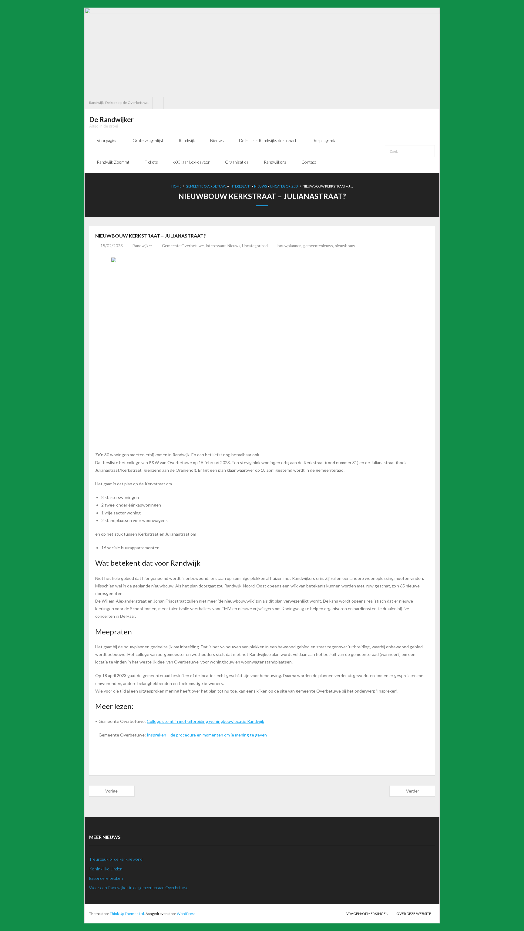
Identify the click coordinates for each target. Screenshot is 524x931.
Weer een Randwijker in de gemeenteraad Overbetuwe (138, 887)
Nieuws (260, 186)
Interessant (240, 186)
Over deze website (413, 913)
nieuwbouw (345, 245)
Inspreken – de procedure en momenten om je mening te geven (207, 734)
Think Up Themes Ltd (127, 913)
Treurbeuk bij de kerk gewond (116, 859)
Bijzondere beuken (106, 878)
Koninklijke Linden (106, 868)
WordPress (186, 913)
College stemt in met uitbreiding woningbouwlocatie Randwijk (205, 721)
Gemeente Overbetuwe (206, 186)
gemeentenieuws (318, 245)
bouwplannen (289, 245)
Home (176, 186)
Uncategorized (284, 186)
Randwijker (142, 245)
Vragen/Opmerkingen (367, 913)
